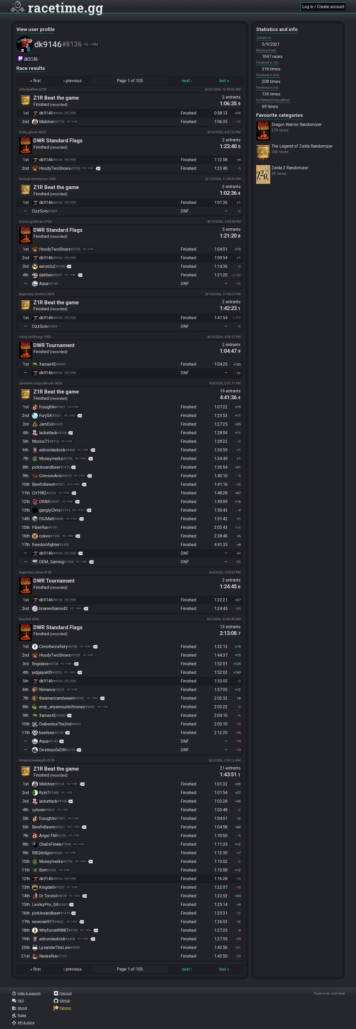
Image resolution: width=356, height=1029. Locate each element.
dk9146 (31, 58)
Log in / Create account (323, 6)
